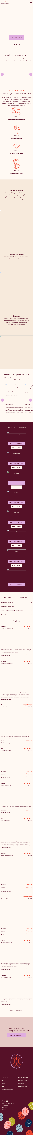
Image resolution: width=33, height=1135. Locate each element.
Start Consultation (16, 444)
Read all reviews (16, 1011)
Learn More (16, 448)
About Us (4, 1080)
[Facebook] (7, 1101)
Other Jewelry (21, 1083)
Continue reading (5, 656)
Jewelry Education (22, 1086)
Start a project (15, 1035)
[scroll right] (30, 74)
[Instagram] (2, 1101)
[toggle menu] (31, 2)
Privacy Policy (4, 1107)
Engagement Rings (22, 1080)
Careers (3, 1083)
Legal (3, 1086)
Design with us (16, 37)
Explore (15, 44)
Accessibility (4, 1109)
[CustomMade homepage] (5, 4)
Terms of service (5, 1105)
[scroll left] (2, 74)
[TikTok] (4, 1101)
